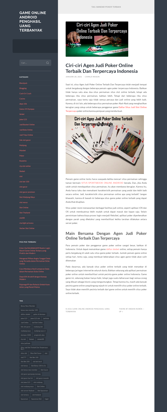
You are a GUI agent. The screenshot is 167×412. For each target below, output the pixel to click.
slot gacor (23, 187)
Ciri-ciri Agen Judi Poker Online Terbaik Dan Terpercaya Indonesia (102, 68)
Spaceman (24, 399)
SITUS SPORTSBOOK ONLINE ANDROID (102, 182)
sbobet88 (40, 339)
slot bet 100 (24, 181)
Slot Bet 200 (25, 362)
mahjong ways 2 (39, 331)
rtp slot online (25, 166)
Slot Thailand (24, 212)
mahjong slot (38, 327)
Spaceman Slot (36, 399)
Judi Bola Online (26, 130)
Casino (22, 99)
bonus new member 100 (29, 310)
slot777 (23, 357)
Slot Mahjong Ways (27, 197)
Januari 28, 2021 (74, 77)
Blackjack (23, 83)
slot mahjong (37, 382)
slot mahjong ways (27, 386)
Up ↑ (121, 312)
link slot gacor (25, 140)
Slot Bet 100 (34, 357)
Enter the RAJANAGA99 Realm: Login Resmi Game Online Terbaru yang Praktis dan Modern (34, 250)
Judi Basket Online (27, 124)
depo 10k (23, 104)
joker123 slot (35, 318)
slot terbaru (25, 395)
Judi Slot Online (37, 323)
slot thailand (36, 395)
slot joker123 (25, 382)
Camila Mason (92, 77)
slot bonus (24, 366)
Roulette (23, 161)
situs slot (24, 353)
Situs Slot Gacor (35, 353)
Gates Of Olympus (26, 109)
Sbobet (22, 171)
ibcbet (21, 114)
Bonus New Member (28, 306)
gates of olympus (39, 314)
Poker (21, 156)
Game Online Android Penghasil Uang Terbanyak (32, 21)
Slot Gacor (44, 370)
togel (46, 399)
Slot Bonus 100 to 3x (38, 366)
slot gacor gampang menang (30, 374)
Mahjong (23, 145)
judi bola (46, 318)
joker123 (23, 119)
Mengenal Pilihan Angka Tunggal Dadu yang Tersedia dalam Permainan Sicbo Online (34, 261)
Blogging (23, 88)
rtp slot (23, 339)
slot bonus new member (29, 370)
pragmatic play (39, 335)
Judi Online (24, 323)
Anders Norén (135, 309)
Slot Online (23, 207)
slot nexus (23, 202)
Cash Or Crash (25, 93)
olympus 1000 (26, 335)
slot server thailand (27, 391)
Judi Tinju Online (26, 135)
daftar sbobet (25, 314)
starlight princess (26, 223)
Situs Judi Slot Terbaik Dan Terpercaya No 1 (34, 348)
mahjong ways (26, 331)
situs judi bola (25, 343)
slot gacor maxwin (42, 378)
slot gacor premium (27, 192)
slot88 (22, 218)
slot (20, 176)
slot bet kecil (37, 362)
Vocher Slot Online (26, 228)
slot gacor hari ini (27, 378)
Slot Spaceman (43, 391)
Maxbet (22, 150)
